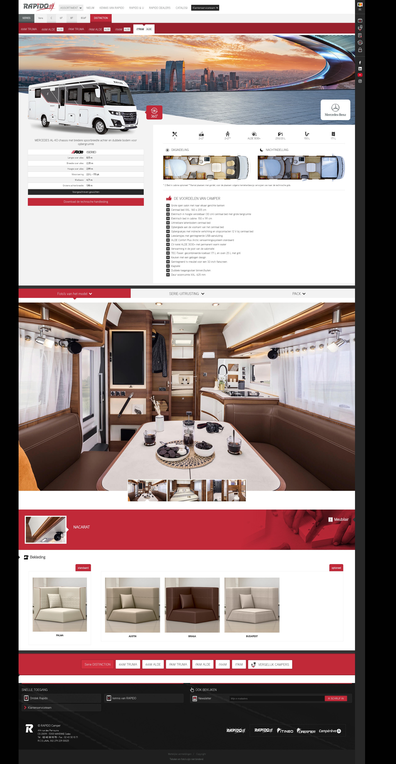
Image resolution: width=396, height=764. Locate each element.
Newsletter (204, 698)
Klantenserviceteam (40, 707)
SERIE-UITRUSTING (184, 294)
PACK (297, 294)
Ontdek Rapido (39, 698)
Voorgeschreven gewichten (85, 192)
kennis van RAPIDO (112, 8)
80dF (83, 18)
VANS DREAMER (306, 730)
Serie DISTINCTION (97, 664)
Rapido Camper (39, 7)
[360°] (86, 105)
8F (71, 18)
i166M (122, 29)
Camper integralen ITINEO (285, 730)
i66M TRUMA (29, 29)
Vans (40, 18)
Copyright (201, 754)
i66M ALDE (52, 29)
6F (61, 18)
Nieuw (90, 8)
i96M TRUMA (76, 29)
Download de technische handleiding (86, 202)
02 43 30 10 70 (50, 737)
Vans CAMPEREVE (330, 731)
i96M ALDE (99, 29)
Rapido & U (136, 8)
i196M (239, 664)
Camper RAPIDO (29, 728)
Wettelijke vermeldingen (180, 754)
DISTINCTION (101, 18)
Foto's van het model (72, 294)
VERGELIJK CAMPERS (273, 664)
